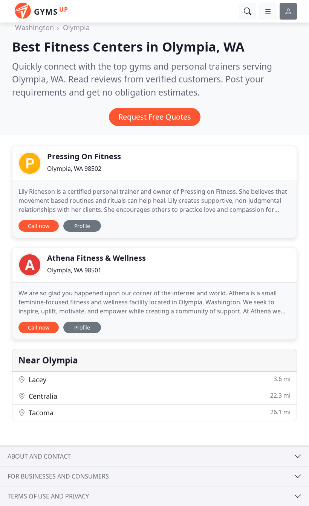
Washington (34, 27)
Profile (82, 225)
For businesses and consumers (58, 476)
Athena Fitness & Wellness (96, 258)
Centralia (159, 396)
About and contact (39, 456)
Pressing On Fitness (84, 156)
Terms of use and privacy (48, 496)
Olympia (76, 27)
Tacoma (159, 412)
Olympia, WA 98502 (74, 168)
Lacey (159, 379)
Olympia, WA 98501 (74, 270)
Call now (38, 225)
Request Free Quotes (154, 117)
